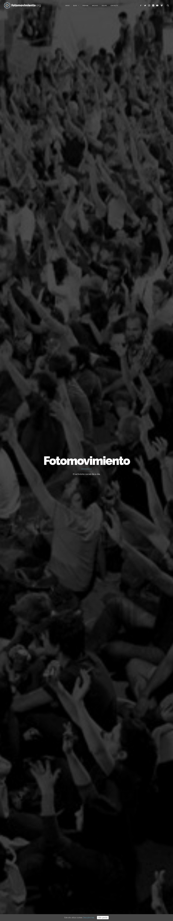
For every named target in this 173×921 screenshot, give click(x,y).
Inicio (67, 5)
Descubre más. (89, 918)
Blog (75, 5)
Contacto (114, 5)
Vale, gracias (103, 918)
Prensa (85, 5)
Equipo (104, 5)
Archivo (95, 5)
